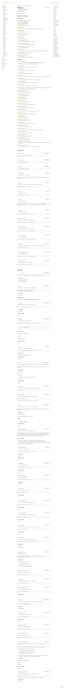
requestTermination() (23, 119)
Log (3, 39)
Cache (4, 11)
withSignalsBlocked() (22, 141)
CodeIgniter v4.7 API (8, 2)
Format (4, 31)
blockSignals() (21, 81)
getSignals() (21, 93)
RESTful (4, 44)
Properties (55, 8)
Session (4, 48)
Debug (4, 21)
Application (4, 60)
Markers (3, 66)
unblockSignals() (22, 134)
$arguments (21, 20)
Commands (5, 13)
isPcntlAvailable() (22, 103)
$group (20, 27)
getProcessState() (22, 87)
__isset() (20, 65)
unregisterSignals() (22, 137)
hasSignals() (21, 100)
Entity (4, 24)
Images (4, 37)
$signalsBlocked (22, 55)
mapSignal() (21, 112)
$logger (20, 23)
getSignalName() (22, 90)
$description (21, 24)
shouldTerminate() (22, 125)
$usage (20, 36)
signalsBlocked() (22, 131)
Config (4, 14)
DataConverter (5, 19)
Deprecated (4, 63)
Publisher (4, 43)
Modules (4, 41)
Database (4, 17)
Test (4, 49)
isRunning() (21, 109)
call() (20, 84)
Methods (55, 9)
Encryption (5, 23)
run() (54, 32)
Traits (4, 52)
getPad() (20, 68)
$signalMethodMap (22, 52)
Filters (4, 29)
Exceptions (5, 27)
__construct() (21, 61)
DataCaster (5, 18)
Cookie (4, 16)
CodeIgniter (4, 7)
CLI (3, 12)
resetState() (21, 122)
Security (4, 47)
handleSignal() (21, 97)
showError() (21, 128)
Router (4, 46)
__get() (20, 62)
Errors (3, 64)
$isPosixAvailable (22, 43)
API (3, 8)
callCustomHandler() (22, 145)
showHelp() (21, 78)
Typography (5, 53)
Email (4, 22)
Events (4, 26)
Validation (5, 54)
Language (5, 38)
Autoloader (5, 9)
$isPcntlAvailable (22, 40)
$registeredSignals (22, 46)
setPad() (20, 75)
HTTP (4, 34)
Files (4, 28)
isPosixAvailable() (22, 106)
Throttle (4, 51)
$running (20, 49)
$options (20, 33)
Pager (4, 42)
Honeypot (5, 33)
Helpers (4, 32)
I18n (4, 36)
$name (20, 30)
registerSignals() (22, 115)
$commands (21, 21)
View (4, 56)
